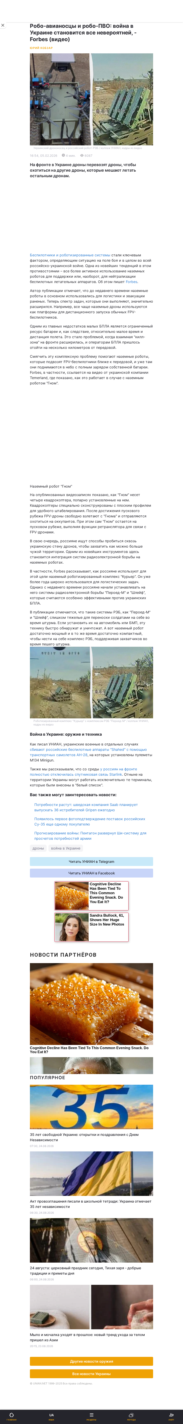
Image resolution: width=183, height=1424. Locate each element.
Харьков (101, 220)
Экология (16, 180)
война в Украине (65, 848)
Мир (98, 169)
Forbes (131, 281)
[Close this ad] (3, 25)
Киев (16, 210)
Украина (15, 157)
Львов (100, 210)
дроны (38, 848)
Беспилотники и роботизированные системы (70, 255)
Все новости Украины (91, 1374)
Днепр (17, 220)
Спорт (13, 246)
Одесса (18, 229)
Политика (102, 157)
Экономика (17, 169)
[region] (91, 215)
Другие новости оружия (91, 1361)
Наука (100, 246)
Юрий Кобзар (41, 48)
